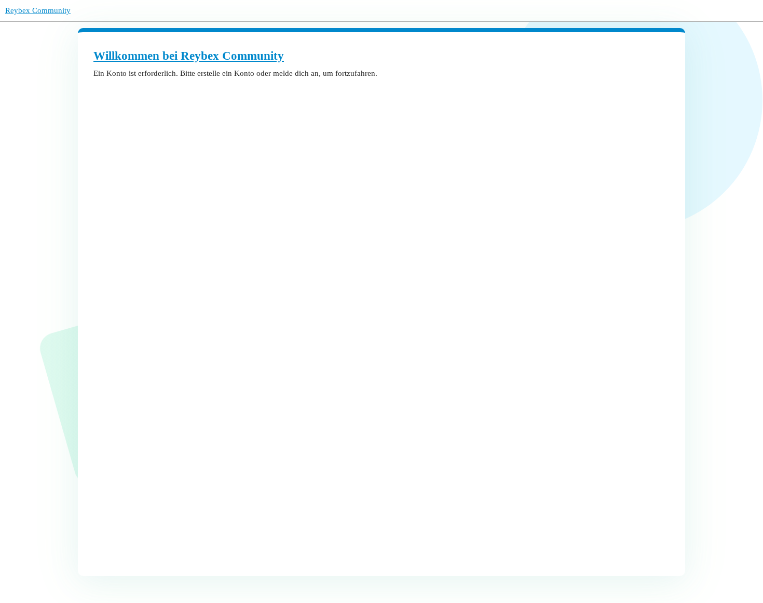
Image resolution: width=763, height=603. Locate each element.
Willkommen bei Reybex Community (188, 55)
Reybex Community (38, 10)
